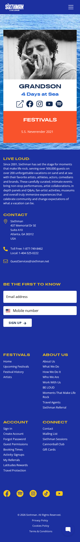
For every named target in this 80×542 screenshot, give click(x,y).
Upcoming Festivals (16, 366)
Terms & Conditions (40, 531)
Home (7, 361)
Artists (7, 377)
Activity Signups (13, 455)
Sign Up (15, 322)
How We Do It (52, 372)
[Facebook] (29, 103)
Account (15, 422)
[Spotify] (59, 103)
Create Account (13, 434)
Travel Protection (14, 470)
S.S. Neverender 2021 (37, 131)
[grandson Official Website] (40, 54)
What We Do (51, 366)
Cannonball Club (53, 444)
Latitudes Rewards (15, 465)
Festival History (13, 372)
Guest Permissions (15, 444)
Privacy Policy (40, 520)
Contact (15, 214)
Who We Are (51, 377)
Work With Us (52, 382)
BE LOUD (48, 387)
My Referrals (11, 460)
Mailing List (50, 434)
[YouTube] (49, 103)
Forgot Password (14, 439)
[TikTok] (46, 493)
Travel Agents (51, 402)
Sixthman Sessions (55, 439)
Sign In (7, 429)
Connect (55, 422)
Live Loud (16, 158)
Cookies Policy (40, 525)
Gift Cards (49, 449)
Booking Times (13, 449)
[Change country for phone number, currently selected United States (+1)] (8, 310)
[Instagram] (39, 103)
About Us (55, 354)
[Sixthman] (14, 7)
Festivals (40, 120)
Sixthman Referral (54, 407)
